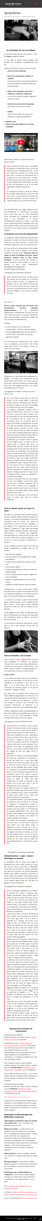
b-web (9, 16)
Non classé (31, 16)
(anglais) (29, 1198)
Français (24, 16)
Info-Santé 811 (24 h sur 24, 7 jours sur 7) (17, 1097)
